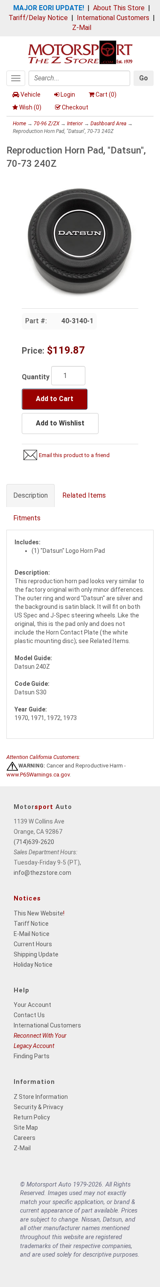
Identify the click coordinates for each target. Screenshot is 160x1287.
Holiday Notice (33, 964)
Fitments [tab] (27, 518)
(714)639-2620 (34, 841)
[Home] (80, 51)
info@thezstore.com (42, 872)
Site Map (26, 1127)
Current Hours (33, 944)
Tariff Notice (31, 923)
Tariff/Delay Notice (38, 18)
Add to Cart (54, 399)
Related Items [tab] (84, 495)
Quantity (35, 377)
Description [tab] (30, 495)
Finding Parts (31, 1056)
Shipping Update (36, 954)
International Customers (113, 18)
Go (143, 78)
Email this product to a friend (74, 455)
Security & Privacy (38, 1107)
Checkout (75, 107)
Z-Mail (81, 28)
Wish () (30, 107)
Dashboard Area (108, 124)
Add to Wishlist (60, 423)
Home (19, 124)
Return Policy (32, 1117)
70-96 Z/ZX (46, 124)
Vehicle (30, 94)
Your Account (32, 1004)
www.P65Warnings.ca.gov (38, 774)
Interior (75, 124)
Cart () (106, 94)
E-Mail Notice (31, 933)
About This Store (119, 8)
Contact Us (29, 1015)
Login (68, 94)
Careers (24, 1137)
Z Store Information (41, 1096)
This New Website (38, 913)
